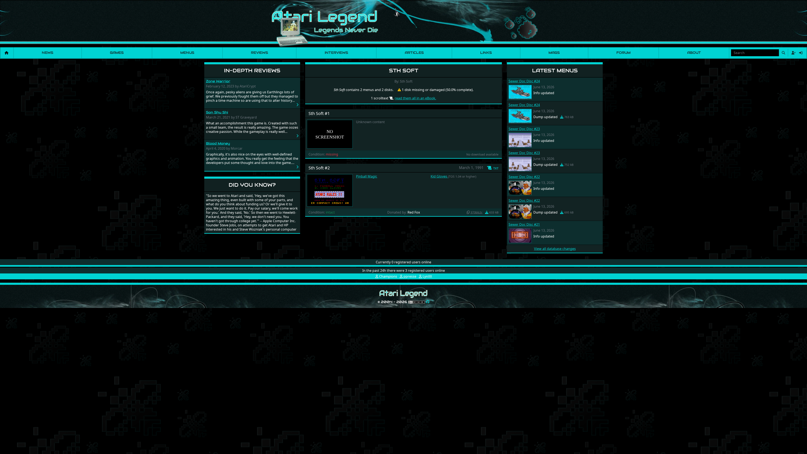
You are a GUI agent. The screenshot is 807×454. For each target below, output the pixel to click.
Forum (623, 52)
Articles (414, 52)
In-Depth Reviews (252, 70)
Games (117, 52)
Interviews (336, 52)
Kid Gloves (439, 176)
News (47, 52)
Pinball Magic (366, 176)
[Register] (792, 53)
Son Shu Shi (217, 112)
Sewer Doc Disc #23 (524, 129)
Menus (187, 52)
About (694, 52)
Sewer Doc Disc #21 (524, 224)
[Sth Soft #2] (330, 190)
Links (486, 52)
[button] (492, 167)
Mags (554, 52)
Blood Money (218, 143)
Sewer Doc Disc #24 (524, 81)
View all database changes (555, 248)
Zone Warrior (218, 81)
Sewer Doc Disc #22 (524, 176)
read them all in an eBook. (415, 98)
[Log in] (800, 53)
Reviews (259, 52)
